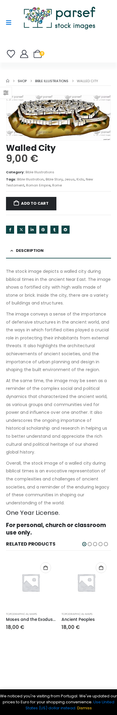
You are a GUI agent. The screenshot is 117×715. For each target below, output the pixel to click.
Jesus (69, 179)
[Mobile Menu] (10, 23)
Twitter (21, 230)
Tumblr (54, 230)
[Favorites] (12, 54)
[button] (84, 544)
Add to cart (35, 203)
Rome (57, 185)
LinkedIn (32, 230)
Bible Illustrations (40, 172)
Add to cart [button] (45, 567)
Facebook (10, 230)
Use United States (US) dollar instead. (70, 705)
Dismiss (84, 708)
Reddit (66, 230)
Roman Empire (38, 185)
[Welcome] (24, 54)
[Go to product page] (31, 582)
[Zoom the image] (59, 7)
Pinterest (43, 230)
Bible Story (54, 179)
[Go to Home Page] (7, 81)
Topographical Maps (21, 614)
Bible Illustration (30, 179)
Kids (80, 179)
